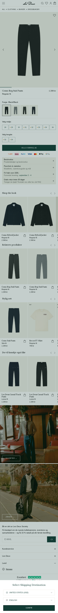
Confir (29, 608)
